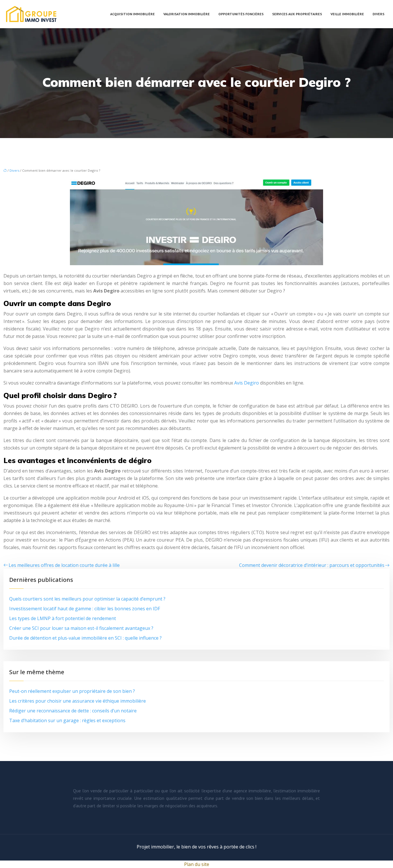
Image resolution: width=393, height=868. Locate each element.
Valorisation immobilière (186, 14)
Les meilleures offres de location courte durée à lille (64, 565)
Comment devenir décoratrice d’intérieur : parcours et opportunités (311, 565)
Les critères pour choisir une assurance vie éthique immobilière (77, 701)
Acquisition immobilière (132, 14)
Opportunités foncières (241, 14)
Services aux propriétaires (297, 14)
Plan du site (196, 864)
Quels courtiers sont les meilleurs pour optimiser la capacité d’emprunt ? (87, 599)
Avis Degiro (246, 383)
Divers (378, 14)
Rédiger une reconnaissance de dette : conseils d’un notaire (73, 711)
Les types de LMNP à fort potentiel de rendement (62, 618)
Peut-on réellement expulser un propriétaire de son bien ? (72, 691)
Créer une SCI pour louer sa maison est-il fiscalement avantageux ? (81, 628)
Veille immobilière (347, 14)
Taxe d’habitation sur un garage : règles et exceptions (67, 720)
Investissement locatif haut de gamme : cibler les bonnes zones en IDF (84, 608)
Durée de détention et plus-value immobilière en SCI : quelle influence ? (85, 638)
